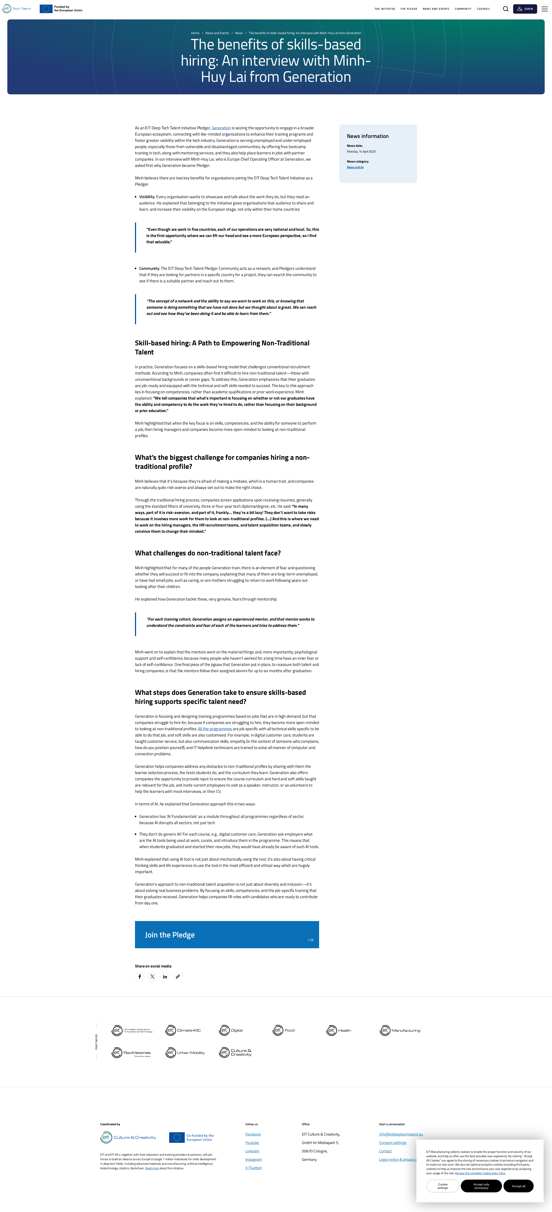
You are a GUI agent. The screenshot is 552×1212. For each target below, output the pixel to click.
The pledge (408, 9)
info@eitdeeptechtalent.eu (401, 1134)
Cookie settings (443, 1186)
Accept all (518, 1186)
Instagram (253, 1159)
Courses (483, 9)
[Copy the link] (178, 976)
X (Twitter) (253, 1168)
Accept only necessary (481, 1186)
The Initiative (385, 9)
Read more (152, 1168)
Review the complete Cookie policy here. (480, 1173)
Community (463, 9)
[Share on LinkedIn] (165, 976)
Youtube (252, 1143)
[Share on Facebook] (139, 976)
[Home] (16, 8)
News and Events (436, 9)
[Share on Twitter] (152, 976)
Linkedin (252, 1151)
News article (355, 167)
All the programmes (215, 728)
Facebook (253, 1134)
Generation (221, 128)
